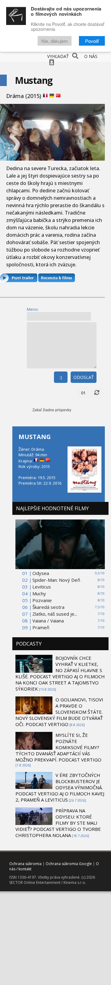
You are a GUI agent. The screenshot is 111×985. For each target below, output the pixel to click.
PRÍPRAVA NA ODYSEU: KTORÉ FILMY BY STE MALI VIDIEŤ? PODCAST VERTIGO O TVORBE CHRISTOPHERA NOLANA (58, 822)
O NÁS (90, 56)
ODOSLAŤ (83, 377)
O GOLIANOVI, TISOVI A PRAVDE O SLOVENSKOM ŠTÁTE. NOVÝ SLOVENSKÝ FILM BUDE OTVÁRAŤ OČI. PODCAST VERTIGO (59, 711)
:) (61, 377)
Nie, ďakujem (54, 41)
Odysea (40, 573)
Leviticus (41, 587)
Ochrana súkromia (25, 863)
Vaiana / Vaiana (48, 621)
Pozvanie (42, 600)
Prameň (40, 627)
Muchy (39, 593)
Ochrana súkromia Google (69, 863)
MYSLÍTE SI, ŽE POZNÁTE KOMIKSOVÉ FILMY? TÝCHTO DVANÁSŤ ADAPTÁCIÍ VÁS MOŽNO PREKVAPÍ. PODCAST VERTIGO (58, 747)
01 (83, 393)
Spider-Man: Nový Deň (56, 580)
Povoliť (92, 41)
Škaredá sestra (48, 607)
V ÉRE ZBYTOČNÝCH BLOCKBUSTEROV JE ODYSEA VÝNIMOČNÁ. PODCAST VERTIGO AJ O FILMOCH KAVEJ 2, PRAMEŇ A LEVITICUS (59, 787)
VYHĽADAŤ (58, 56)
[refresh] (96, 393)
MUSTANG (34, 437)
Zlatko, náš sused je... (54, 614)
